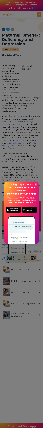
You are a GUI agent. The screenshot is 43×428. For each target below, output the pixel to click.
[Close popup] (36, 184)
